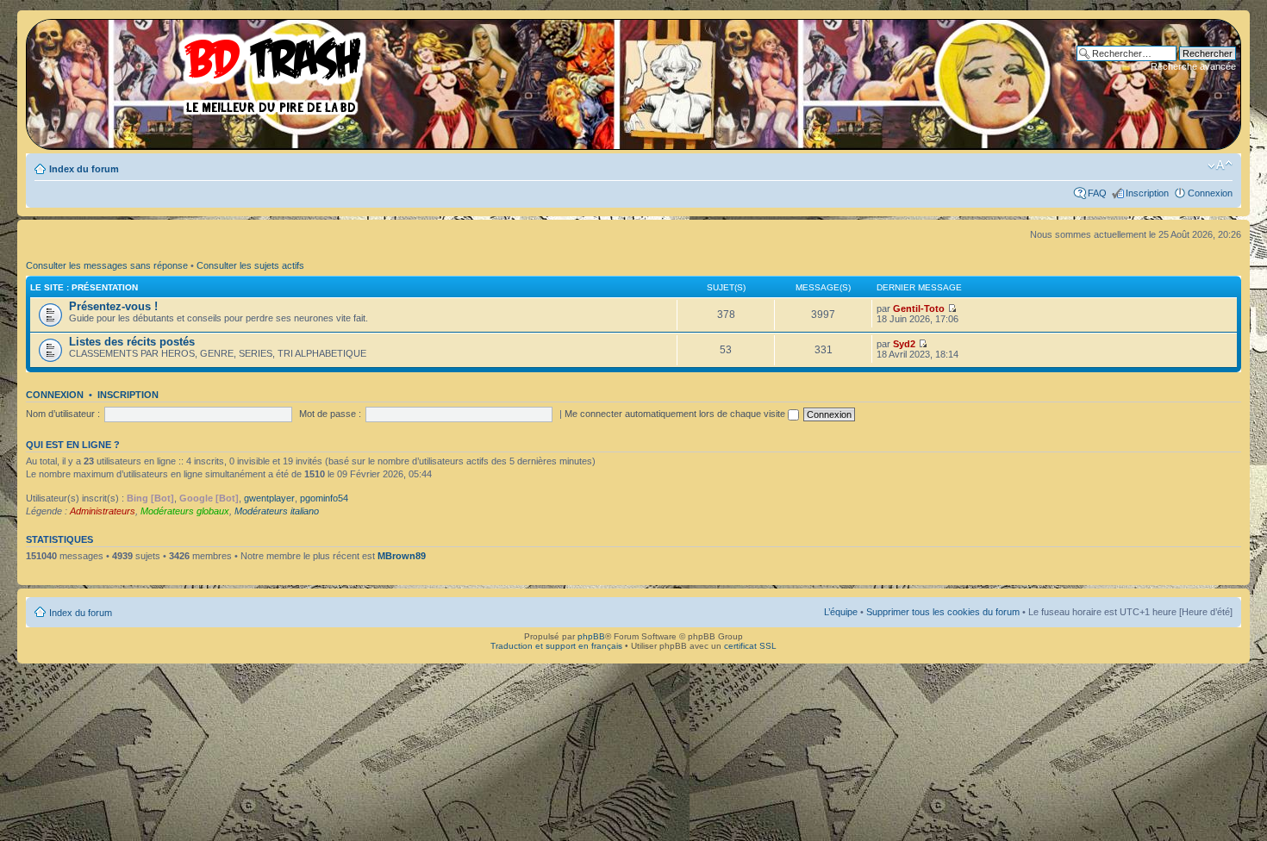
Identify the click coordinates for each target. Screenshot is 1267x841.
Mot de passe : (330, 413)
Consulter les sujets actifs (250, 265)
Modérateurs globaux (184, 511)
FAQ (1097, 193)
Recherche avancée (1193, 66)
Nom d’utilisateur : (63, 413)
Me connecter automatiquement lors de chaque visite (676, 413)
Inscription (1147, 193)
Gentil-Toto (919, 308)
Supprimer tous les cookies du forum (943, 612)
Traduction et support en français (556, 646)
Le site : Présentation (84, 287)
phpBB (591, 636)
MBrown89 (402, 556)
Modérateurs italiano (276, 511)
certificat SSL (750, 646)
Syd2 (904, 344)
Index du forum (84, 169)
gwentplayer (269, 498)
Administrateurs (102, 511)
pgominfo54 (324, 498)
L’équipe (841, 612)
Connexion (1210, 193)
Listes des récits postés (132, 341)
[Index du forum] (202, 69)
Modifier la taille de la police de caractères (1220, 165)
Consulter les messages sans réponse (107, 265)
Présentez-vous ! (113, 306)
